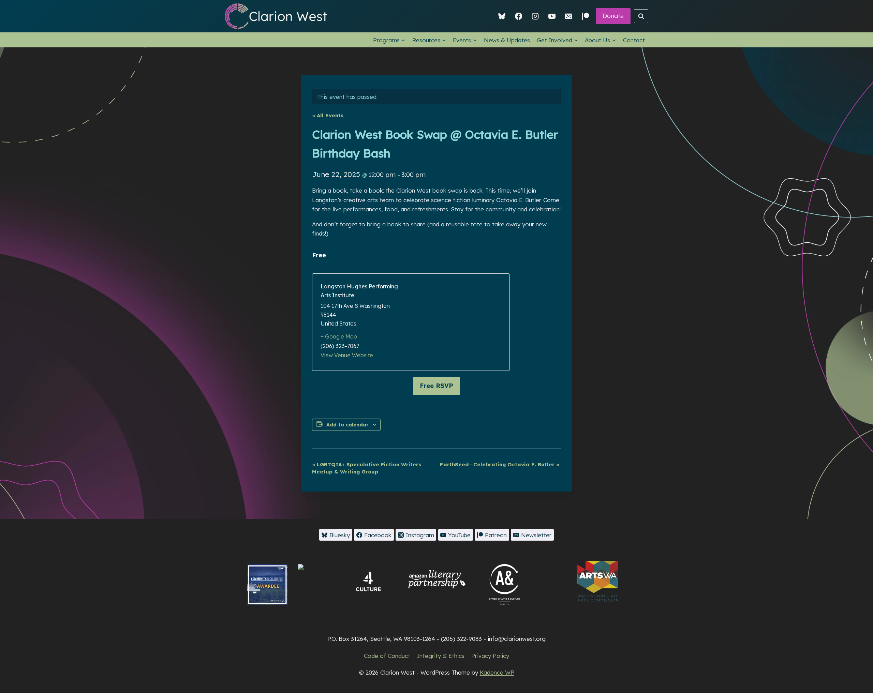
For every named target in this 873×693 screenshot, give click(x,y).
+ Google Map (339, 336)
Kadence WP (497, 672)
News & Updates (507, 40)
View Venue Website (347, 355)
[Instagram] (535, 16)
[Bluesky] (502, 16)
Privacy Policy (490, 655)
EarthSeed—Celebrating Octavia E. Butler (499, 464)
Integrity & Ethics (440, 655)
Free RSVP (436, 386)
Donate (613, 16)
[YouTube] (552, 16)
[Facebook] (518, 16)
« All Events (327, 115)
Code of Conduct (387, 655)
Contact (634, 40)
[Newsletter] (568, 16)
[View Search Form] (641, 16)
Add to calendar (347, 425)
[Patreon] (585, 16)
